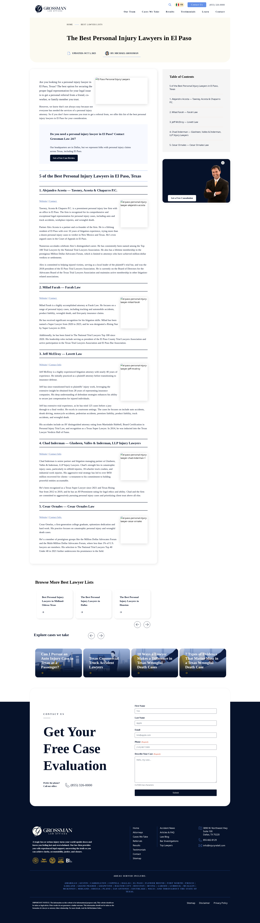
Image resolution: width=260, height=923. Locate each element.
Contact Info (55, 364)
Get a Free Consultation (182, 198)
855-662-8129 (210, 839)
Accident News (167, 828)
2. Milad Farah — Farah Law (184, 112)
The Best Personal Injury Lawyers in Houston (129, 601)
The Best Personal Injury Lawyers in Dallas (90, 601)
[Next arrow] (145, 622)
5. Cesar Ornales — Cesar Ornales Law (189, 145)
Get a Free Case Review (64, 158)
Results (170, 12)
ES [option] (182, 4)
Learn (205, 12)
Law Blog (164, 836)
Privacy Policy (220, 902)
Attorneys (138, 832)
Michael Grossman (126, 53)
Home (70, 25)
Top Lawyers (166, 845)
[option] (179, 4)
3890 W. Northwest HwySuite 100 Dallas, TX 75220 (215, 831)
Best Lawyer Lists (92, 25)
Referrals (137, 841)
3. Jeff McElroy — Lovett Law (184, 122)
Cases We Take (150, 12)
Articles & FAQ (167, 832)
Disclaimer (204, 902)
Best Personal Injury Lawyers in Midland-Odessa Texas (53, 601)
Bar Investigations (169, 841)
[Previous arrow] (135, 622)
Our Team (129, 12)
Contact (220, 12)
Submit (176, 793)
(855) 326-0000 (81, 785)
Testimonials (188, 12)
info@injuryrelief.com (214, 845)
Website (43, 201)
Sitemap (137, 858)
